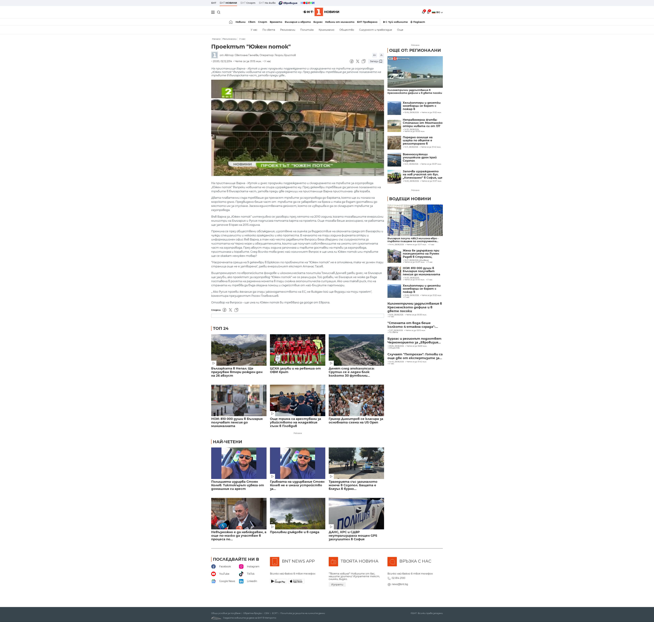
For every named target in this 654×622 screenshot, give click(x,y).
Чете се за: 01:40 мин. (414, 280)
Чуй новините (398, 21)
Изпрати (337, 584)
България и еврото (298, 21)
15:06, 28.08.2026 (411, 295)
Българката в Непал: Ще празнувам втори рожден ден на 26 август (236, 372)
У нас (254, 29)
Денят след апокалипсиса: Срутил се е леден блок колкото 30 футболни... (352, 372)
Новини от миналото (339, 21)
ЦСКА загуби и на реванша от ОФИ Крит (295, 370)
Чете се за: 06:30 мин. (417, 346)
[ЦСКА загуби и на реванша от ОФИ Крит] (297, 350)
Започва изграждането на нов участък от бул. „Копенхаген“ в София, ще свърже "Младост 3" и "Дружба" (422, 174)
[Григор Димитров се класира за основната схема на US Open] (356, 400)
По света (268, 29)
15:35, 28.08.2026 (396, 315)
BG (438, 12)
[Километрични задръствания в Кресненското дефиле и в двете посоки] (415, 72)
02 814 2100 (398, 578)
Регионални (287, 29)
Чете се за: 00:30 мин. (416, 315)
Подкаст (419, 21)
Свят (251, 21)
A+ (374, 55)
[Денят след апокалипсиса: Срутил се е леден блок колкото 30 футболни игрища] (356, 350)
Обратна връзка (252, 613)
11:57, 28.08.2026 (396, 330)
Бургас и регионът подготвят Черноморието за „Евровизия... (414, 340)
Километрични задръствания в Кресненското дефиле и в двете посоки (414, 92)
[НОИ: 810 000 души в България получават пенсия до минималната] (239, 400)
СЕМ (266, 613)
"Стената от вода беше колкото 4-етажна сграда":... (412, 325)
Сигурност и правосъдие (375, 29)
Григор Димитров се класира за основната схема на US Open (356, 420)
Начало (216, 39)
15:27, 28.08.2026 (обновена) (416, 260)
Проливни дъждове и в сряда (294, 532)
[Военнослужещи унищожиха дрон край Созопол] (394, 160)
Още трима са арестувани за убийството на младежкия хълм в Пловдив (295, 422)
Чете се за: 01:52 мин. (431, 295)
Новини (241, 21)
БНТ (213, 2)
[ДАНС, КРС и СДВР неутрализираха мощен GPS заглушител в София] (356, 513)
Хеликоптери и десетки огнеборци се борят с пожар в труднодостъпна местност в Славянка (422, 106)
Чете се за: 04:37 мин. (414, 262)
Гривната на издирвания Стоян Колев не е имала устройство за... (297, 485)
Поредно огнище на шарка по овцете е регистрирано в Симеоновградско (418, 140)
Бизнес (318, 21)
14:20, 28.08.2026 (411, 278)
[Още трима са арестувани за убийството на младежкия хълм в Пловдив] (297, 400)
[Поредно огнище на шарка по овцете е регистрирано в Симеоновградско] (394, 142)
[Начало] (231, 22)
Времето (276, 21)
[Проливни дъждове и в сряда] (297, 513)
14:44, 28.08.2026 (396, 245)
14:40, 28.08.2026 (396, 362)
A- (381, 55)
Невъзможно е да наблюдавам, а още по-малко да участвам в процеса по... (238, 535)
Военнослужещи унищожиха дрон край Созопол (420, 157)
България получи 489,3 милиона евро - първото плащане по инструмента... (412, 240)
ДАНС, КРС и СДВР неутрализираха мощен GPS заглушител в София (353, 535)
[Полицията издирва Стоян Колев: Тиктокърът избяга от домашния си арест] (239, 463)
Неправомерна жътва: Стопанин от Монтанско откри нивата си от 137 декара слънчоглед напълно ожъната (422, 123)
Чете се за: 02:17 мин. (416, 245)
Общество (346, 29)
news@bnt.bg (400, 584)
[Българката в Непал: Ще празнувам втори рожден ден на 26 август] (239, 350)
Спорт (262, 21)
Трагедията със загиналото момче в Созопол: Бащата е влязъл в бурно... (353, 485)
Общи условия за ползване (225, 613)
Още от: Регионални (415, 50)
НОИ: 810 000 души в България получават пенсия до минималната (237, 422)
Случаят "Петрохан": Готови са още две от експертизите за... (415, 356)
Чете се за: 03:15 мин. (415, 330)
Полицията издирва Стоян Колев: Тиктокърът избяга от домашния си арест (237, 485)
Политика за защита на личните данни (302, 613)
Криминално (326, 29)
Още (400, 29)
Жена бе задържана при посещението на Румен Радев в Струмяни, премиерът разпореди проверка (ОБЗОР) (421, 253)
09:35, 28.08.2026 (396, 346)
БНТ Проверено (367, 21)
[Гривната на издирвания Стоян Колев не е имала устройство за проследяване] (297, 463)
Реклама (298, 433)
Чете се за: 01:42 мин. (417, 362)
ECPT (275, 613)
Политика (307, 29)
